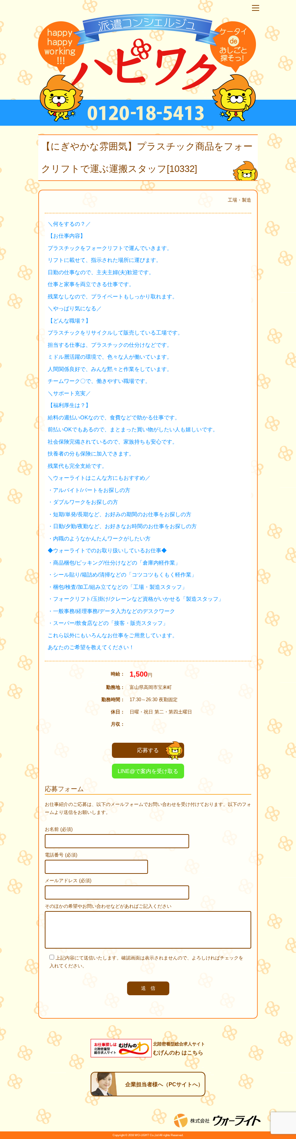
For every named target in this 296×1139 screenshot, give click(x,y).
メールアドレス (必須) (68, 880)
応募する (148, 750)
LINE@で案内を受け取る (148, 771)
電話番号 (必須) (61, 855)
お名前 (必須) (59, 829)
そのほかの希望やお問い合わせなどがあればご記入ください (108, 906)
